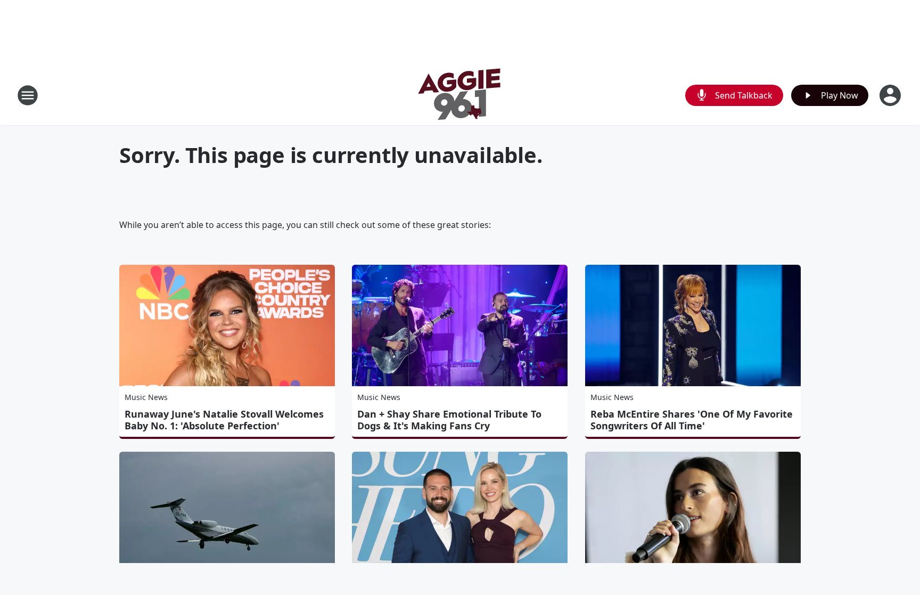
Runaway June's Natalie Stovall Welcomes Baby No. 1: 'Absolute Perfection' (224, 419)
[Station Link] (460, 95)
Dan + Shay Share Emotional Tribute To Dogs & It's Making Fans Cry (449, 419)
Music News (146, 397)
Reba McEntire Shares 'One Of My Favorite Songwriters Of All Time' (691, 419)
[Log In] (891, 95)
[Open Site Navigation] (27, 95)
